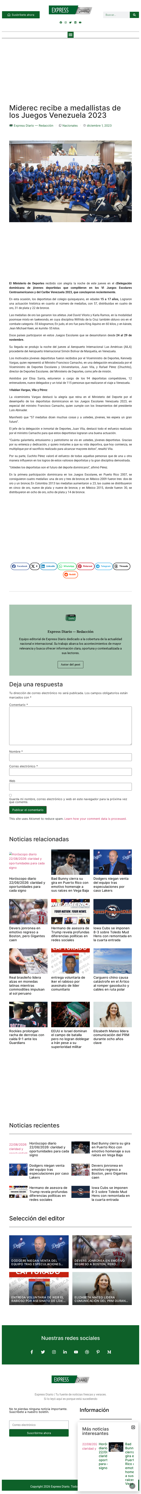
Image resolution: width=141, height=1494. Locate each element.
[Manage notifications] (132, 1486)
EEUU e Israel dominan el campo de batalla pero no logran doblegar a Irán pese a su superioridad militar (70, 1039)
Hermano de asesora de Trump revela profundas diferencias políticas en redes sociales (70, 934)
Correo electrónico (23, 766)
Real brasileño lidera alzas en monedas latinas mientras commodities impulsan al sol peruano (27, 985)
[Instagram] (65, 22)
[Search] (134, 15)
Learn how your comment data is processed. (95, 818)
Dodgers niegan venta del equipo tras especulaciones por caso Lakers (111, 884)
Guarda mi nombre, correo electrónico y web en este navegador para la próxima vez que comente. (68, 800)
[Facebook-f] (32, 1352)
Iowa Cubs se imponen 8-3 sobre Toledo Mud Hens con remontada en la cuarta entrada (112, 934)
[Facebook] (61, 22)
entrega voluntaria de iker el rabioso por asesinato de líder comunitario (68, 983)
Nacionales (70, 125)
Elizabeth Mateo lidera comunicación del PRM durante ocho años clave (111, 1037)
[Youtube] (80, 22)
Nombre (16, 751)
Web (12, 780)
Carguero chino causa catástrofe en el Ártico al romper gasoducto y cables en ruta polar (111, 983)
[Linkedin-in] (65, 1352)
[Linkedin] (75, 22)
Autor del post (70, 664)
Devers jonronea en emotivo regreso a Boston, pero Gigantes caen (27, 934)
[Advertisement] (70, 67)
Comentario (18, 704)
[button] (71, 35)
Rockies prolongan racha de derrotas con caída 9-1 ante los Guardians (26, 1037)
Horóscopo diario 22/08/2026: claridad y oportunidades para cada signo (27, 884)
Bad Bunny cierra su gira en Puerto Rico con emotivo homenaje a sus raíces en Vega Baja (70, 884)
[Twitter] (70, 22)
